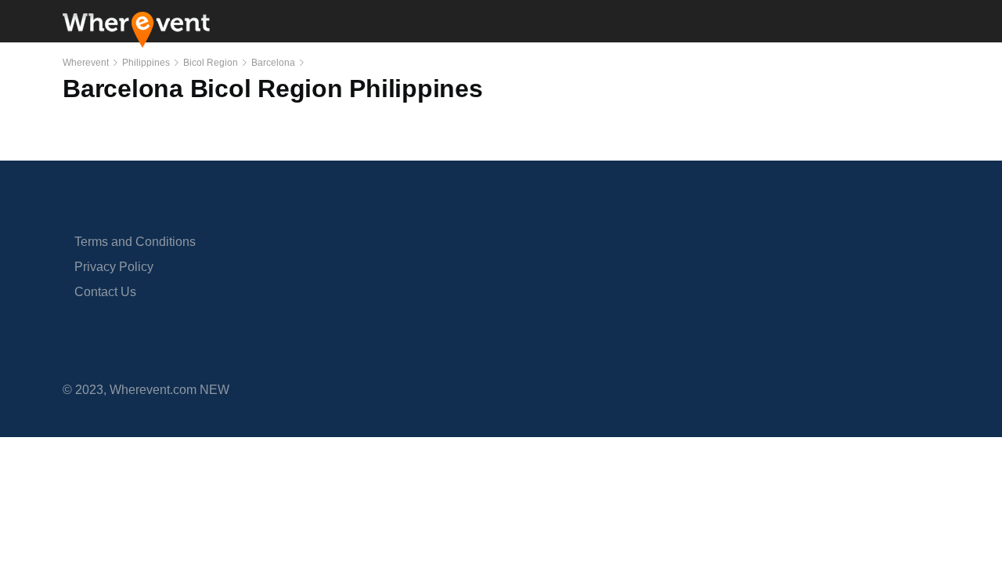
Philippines (146, 62)
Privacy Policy (113, 266)
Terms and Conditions (135, 241)
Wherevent (86, 62)
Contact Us (105, 291)
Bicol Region (210, 62)
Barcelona (273, 62)
